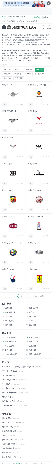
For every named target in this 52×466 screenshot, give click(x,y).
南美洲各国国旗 (35, 354)
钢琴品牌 (8, 350)
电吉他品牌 (33, 342)
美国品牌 (32, 325)
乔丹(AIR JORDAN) (9, 371)
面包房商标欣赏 (8, 448)
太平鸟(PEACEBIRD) (10, 405)
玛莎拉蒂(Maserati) (8, 269)
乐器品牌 (32, 350)
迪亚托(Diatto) (7, 216)
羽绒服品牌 (9, 321)
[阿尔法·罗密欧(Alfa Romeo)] (13, 252)
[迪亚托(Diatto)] (13, 226)
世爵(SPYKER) (7, 85)
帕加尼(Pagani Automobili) (37, 243)
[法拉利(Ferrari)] (39, 278)
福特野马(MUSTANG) (9, 111)
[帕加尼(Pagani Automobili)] (39, 252)
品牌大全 (22, 21)
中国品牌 (32, 316)
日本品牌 (8, 325)
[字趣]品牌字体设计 (9, 444)
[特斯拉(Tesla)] (39, 120)
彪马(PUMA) (7, 375)
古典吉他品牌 (34, 337)
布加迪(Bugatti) (7, 164)
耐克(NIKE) (6, 397)
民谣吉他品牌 (10, 342)
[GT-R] (39, 147)
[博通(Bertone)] (39, 173)
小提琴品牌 (9, 346)
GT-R (30, 137)
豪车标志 (32, 312)
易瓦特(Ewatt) (7, 427)
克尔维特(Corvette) (8, 137)
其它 (28, 21)
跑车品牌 (34, 21)
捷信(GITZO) (7, 418)
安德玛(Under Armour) (11, 388)
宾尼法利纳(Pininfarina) (36, 216)
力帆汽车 (5, 435)
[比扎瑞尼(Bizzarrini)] (39, 199)
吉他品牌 (32, 346)
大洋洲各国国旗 (11, 354)
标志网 (11, 21)
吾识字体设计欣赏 (9, 457)
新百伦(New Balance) (10, 401)
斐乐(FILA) (6, 384)
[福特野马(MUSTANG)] (13, 120)
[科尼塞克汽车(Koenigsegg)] (39, 94)
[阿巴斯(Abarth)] (13, 199)
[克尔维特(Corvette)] (13, 147)
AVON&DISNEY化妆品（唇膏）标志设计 (18, 367)
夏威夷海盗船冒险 (9, 431)
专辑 (16, 21)
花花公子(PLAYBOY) (10, 380)
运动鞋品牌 (33, 308)
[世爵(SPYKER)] (13, 94)
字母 (31, 321)
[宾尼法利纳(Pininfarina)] (39, 226)
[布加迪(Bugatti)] (13, 173)
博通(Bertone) (32, 164)
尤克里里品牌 (10, 337)
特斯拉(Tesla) (32, 111)
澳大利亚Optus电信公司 (11, 422)
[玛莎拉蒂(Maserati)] (13, 278)
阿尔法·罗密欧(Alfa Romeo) (11, 243)
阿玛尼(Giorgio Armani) (11, 393)
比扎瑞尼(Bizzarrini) (35, 190)
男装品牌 (8, 316)
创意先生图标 (7, 453)
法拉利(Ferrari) (33, 269)
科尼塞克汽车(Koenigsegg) (37, 85)
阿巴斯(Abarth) (7, 190)
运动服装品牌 (10, 312)
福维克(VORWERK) (10, 440)
